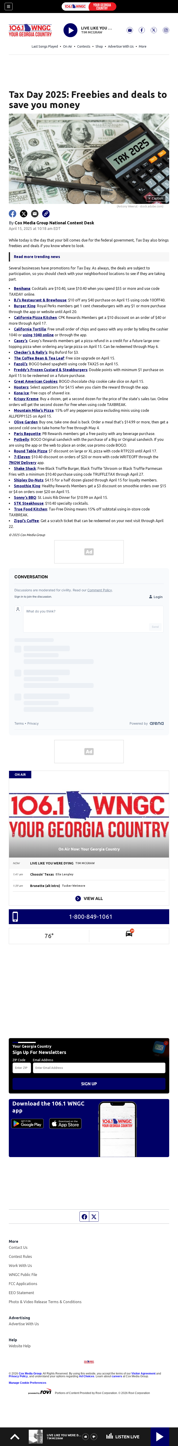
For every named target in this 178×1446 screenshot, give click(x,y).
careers (117, 1376)
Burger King (24, 306)
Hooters (21, 387)
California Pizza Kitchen (35, 317)
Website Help (20, 1346)
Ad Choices (86, 1376)
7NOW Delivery (22, 463)
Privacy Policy (18, 1376)
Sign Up (89, 1083)
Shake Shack (25, 468)
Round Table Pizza (30, 451)
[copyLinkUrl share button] (46, 213)
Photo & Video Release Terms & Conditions (45, 1302)
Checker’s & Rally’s (30, 352)
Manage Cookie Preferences (27, 1382)
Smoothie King (27, 486)
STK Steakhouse (29, 503)
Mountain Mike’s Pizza (34, 410)
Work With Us (20, 1265)
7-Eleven (22, 457)
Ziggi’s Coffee (26, 521)
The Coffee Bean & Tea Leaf (39, 358)
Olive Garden (26, 422)
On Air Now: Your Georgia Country (89, 849)
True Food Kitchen (30, 509)
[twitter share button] (23, 213)
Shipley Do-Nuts (28, 480)
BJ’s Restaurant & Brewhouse (40, 300)
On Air (67, 46)
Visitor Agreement (143, 1373)
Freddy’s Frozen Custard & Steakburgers (50, 370)
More (142, 46)
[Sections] (9, 6)
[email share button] (34, 213)
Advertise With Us (121, 46)
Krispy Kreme (26, 399)
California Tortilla (30, 329)
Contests (83, 46)
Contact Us (18, 1247)
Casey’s (20, 341)
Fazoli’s (20, 364)
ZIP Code (19, 1060)
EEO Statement (21, 1293)
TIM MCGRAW (91, 32)
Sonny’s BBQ (25, 497)
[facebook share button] (12, 213)
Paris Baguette (27, 434)
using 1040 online (38, 335)
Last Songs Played (45, 46)
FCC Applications (23, 1284)
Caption (156, 198)
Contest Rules (20, 1256)
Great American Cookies (35, 381)
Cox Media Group (30, 1373)
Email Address (43, 1060)
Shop (99, 46)
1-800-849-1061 (91, 916)
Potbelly (21, 439)
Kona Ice (21, 393)
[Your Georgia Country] (89, 6)
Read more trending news (37, 257)
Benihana (22, 288)
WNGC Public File (23, 1275)
